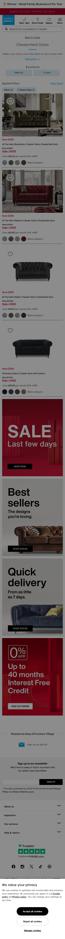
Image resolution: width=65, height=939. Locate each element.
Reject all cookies (32, 921)
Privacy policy (19, 896)
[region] (32, 909)
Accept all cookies (32, 911)
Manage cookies (32, 930)
